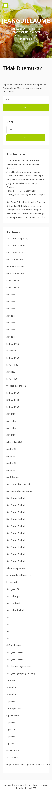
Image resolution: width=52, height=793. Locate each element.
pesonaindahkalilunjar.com (19, 575)
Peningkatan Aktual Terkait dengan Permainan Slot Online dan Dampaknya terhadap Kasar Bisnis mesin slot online (25, 213)
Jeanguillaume (26, 20)
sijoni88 (10, 743)
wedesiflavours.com (16, 385)
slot (8, 617)
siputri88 (10, 371)
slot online (11, 413)
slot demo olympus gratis (19, 490)
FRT (34, 788)
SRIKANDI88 (12, 287)
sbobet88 (11, 448)
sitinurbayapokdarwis (17, 568)
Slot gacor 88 (13, 589)
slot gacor (11, 294)
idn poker (11, 455)
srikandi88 (11, 350)
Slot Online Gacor (15, 252)
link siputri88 (12, 750)
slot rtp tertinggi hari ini (18, 484)
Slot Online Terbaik (15, 245)
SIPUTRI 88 (12, 364)
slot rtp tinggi (13, 603)
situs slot (11, 680)
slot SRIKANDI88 (14, 259)
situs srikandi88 (14, 441)
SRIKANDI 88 (13, 280)
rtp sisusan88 (13, 715)
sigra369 (10, 729)
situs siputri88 (13, 708)
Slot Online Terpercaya (17, 238)
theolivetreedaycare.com (18, 666)
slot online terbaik (15, 610)
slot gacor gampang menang (20, 673)
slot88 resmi (12, 476)
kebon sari (11, 582)
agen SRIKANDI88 (15, 266)
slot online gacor (14, 596)
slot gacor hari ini (14, 652)
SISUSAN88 (12, 757)
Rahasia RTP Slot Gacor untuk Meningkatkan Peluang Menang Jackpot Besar (25, 194)
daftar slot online (14, 645)
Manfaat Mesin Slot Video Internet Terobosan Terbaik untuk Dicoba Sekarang (23, 164)
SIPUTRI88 (12, 378)
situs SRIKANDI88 (15, 273)
